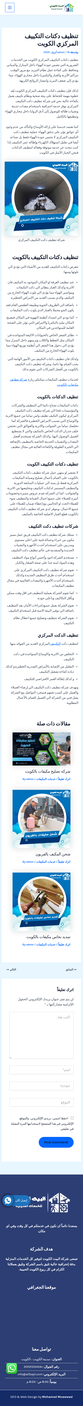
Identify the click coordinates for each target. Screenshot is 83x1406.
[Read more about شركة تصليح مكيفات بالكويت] (41, 749)
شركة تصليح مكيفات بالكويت (47, 771)
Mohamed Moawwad (57, 1397)
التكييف (55, 644)
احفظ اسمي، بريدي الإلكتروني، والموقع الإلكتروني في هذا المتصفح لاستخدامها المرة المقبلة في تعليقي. (42, 1123)
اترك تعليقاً (64, 779)
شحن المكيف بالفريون (53, 854)
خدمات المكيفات (46, 779)
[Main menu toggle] (9, 7)
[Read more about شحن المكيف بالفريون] (41, 819)
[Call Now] (8, 1200)
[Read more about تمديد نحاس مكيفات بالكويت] (41, 901)
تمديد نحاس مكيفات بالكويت (48, 936)
